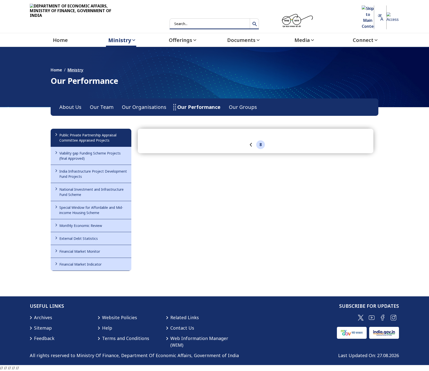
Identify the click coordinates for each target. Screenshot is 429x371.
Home (56, 70)
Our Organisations (144, 107)
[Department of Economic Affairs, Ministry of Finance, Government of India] (77, 16)
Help (107, 328)
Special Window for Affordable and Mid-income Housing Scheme (91, 210)
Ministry (75, 70)
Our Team (101, 107)
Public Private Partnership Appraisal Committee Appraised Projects (87, 138)
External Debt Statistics (78, 238)
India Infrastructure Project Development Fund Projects (93, 174)
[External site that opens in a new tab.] (360, 317)
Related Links (184, 317)
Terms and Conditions (125, 338)
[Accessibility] (393, 17)
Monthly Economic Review (80, 225)
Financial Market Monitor (79, 251)
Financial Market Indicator (80, 264)
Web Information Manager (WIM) (199, 341)
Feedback (44, 338)
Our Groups (243, 107)
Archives (43, 317)
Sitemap (43, 328)
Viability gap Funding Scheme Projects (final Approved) (90, 156)
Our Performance (198, 107)
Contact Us (182, 328)
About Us (70, 107)
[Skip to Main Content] (368, 17)
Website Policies (119, 317)
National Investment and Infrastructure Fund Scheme (91, 192)
